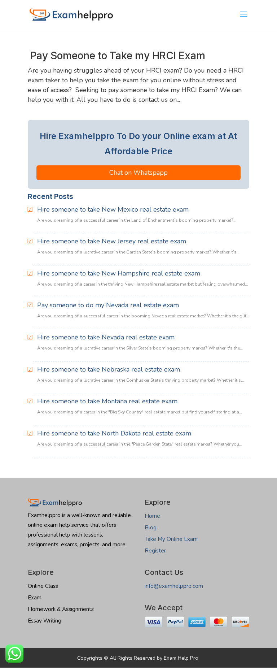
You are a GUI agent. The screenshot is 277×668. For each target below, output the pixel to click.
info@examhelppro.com (174, 586)
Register (155, 550)
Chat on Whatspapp (138, 172)
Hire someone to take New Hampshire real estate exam (118, 273)
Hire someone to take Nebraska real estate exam (108, 369)
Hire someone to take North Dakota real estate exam (114, 433)
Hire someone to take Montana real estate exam (107, 401)
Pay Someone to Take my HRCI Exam (116, 55)
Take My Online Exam (171, 539)
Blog (151, 527)
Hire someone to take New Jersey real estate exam (111, 241)
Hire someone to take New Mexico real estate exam (113, 209)
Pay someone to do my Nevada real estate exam (108, 305)
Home (152, 516)
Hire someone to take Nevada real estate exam (106, 337)
